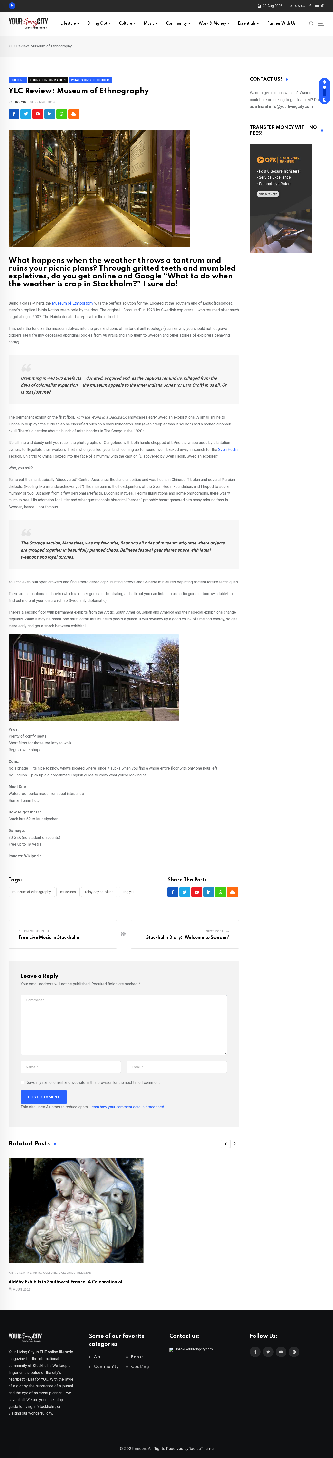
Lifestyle (68, 24)
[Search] (311, 23)
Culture (125, 24)
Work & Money (212, 24)
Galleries (67, 1272)
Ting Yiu (19, 102)
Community (176, 24)
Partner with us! (282, 24)
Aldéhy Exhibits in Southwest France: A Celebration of (66, 1282)
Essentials (246, 24)
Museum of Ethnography (72, 303)
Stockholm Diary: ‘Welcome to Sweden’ (187, 937)
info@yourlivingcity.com (194, 1349)
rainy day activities (99, 892)
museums (68, 892)
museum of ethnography (31, 892)
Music (149, 24)
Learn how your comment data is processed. (127, 1107)
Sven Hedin (228, 449)
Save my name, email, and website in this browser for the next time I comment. (93, 1082)
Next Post (215, 931)
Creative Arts (29, 1272)
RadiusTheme (201, 1448)
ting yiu (128, 892)
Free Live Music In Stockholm (49, 937)
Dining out (97, 24)
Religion (84, 1272)
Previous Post (36, 931)
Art (12, 1272)
